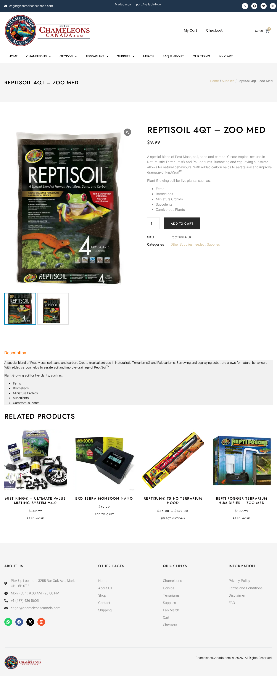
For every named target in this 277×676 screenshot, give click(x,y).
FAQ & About (173, 56)
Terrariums (94, 56)
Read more (35, 518)
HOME (13, 56)
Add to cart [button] (104, 514)
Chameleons (36, 56)
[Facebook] (254, 6)
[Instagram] (273, 6)
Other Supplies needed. (188, 244)
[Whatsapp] (245, 6)
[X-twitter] (30, 622)
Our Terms (201, 56)
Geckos (66, 56)
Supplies (123, 56)
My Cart (190, 30)
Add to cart (182, 223)
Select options (173, 518)
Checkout (214, 30)
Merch (148, 56)
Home (214, 81)
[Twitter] (264, 6)
